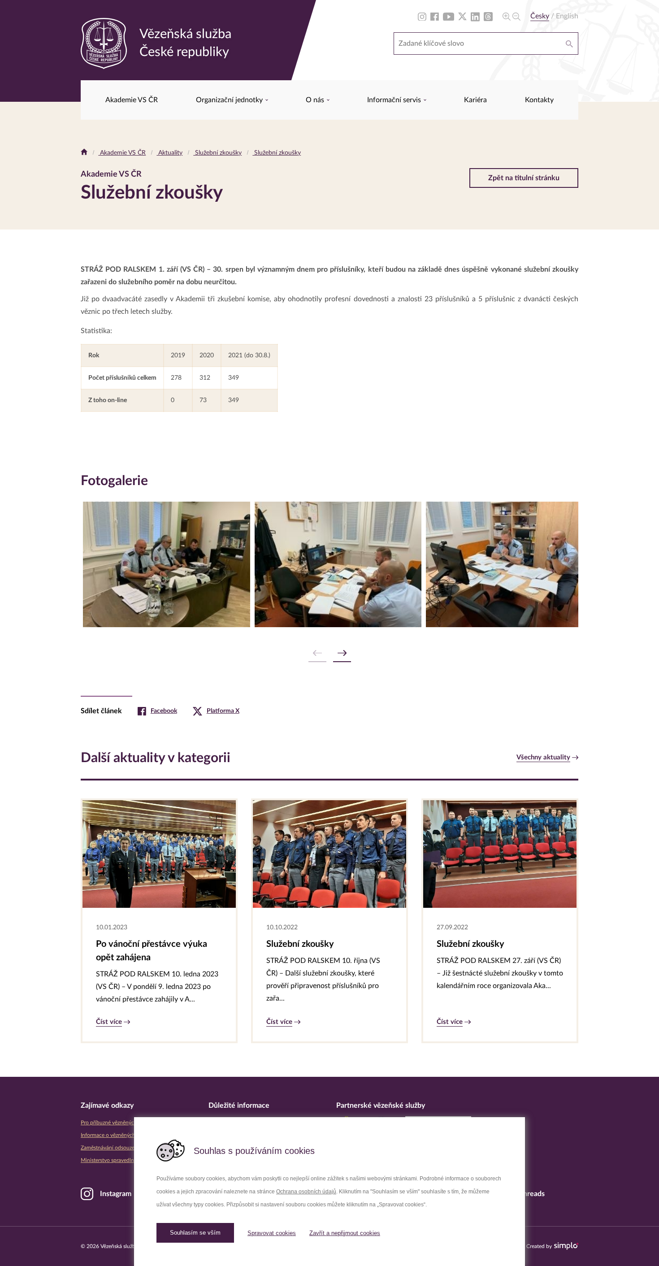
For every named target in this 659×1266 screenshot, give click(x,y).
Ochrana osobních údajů (306, 1191)
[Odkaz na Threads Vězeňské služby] (488, 16)
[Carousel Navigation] (329, 653)
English (567, 16)
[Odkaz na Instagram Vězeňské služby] (422, 16)
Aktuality (169, 153)
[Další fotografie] (342, 653)
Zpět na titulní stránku (523, 178)
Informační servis (395, 100)
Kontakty (539, 100)
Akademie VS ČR (131, 100)
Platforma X (223, 711)
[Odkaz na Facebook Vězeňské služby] (434, 16)
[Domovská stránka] (84, 153)
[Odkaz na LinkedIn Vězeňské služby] (475, 16)
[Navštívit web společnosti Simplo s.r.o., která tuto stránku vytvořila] (566, 1246)
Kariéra (475, 100)
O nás (316, 100)
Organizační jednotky (230, 100)
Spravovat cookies (271, 1233)
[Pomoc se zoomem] (511, 16)
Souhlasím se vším (195, 1232)
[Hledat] (569, 43)
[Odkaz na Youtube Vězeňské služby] (448, 16)
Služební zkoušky (217, 153)
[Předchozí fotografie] (317, 653)
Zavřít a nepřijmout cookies (344, 1233)
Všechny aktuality (543, 757)
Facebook (164, 711)
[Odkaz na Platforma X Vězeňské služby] (462, 16)
